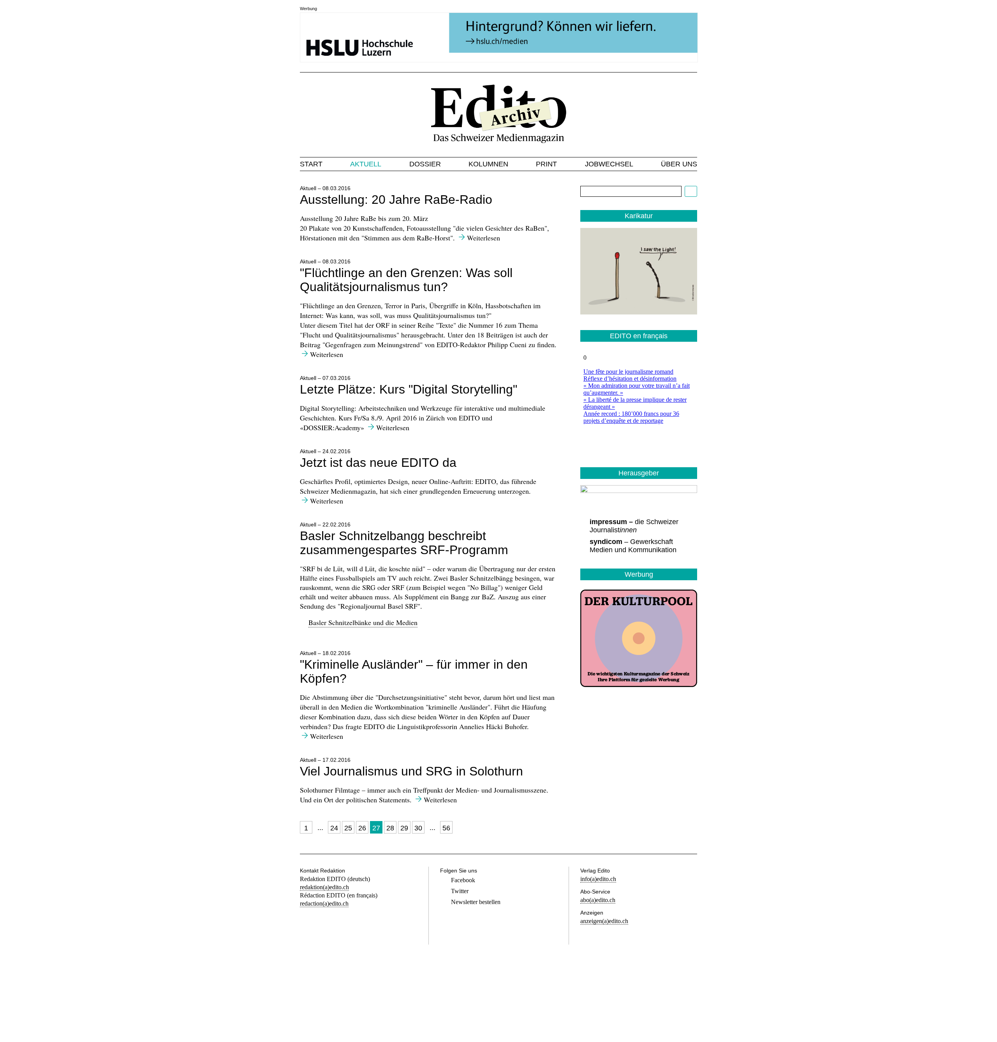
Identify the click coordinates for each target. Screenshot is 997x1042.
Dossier (425, 164)
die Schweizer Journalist (634, 526)
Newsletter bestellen (475, 902)
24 (334, 828)
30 (418, 828)
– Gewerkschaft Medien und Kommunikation (633, 546)
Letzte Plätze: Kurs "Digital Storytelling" (408, 389)
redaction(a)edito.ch (324, 903)
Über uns (679, 164)
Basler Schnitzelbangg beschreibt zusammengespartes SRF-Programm (404, 543)
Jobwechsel (609, 164)
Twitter (460, 891)
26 (362, 828)
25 (348, 828)
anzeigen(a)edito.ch (604, 921)
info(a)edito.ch (598, 879)
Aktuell (365, 164)
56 (446, 828)
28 (390, 828)
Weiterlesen (483, 237)
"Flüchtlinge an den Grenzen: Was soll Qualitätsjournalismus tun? (406, 280)
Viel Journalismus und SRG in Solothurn (411, 771)
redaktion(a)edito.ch (324, 887)
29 (404, 828)
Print (546, 164)
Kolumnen (488, 164)
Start (311, 164)
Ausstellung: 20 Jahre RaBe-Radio (396, 200)
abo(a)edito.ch (597, 900)
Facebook (463, 880)
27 (376, 828)
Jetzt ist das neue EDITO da (378, 463)
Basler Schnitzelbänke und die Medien (362, 622)
